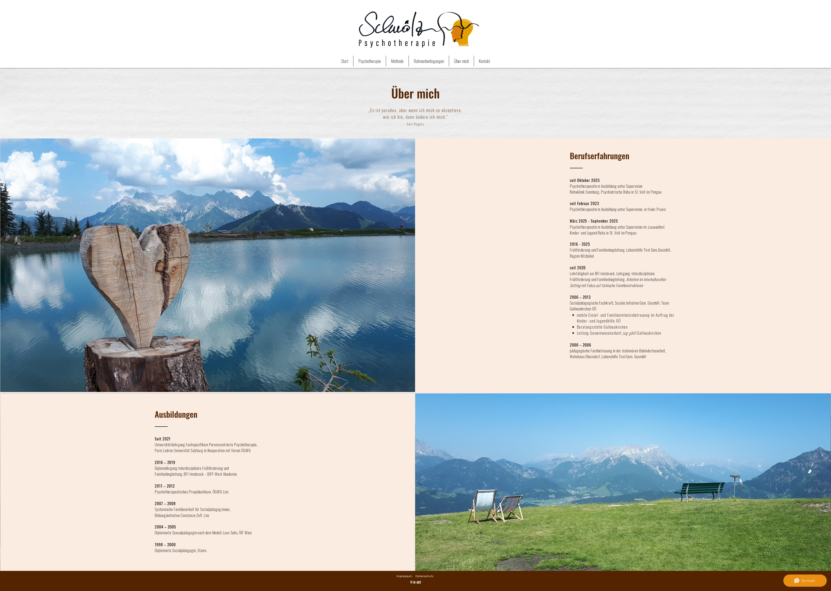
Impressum (404, 576)
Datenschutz (424, 576)
